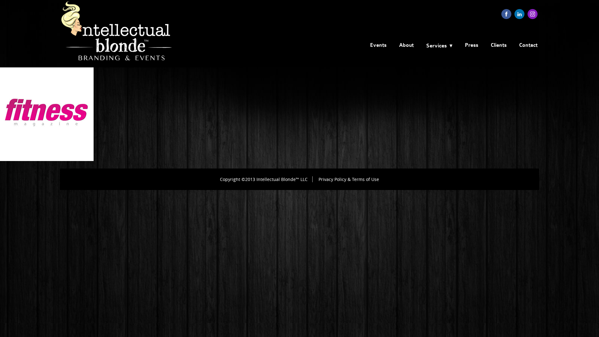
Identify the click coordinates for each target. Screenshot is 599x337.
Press (471, 45)
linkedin (519, 14)
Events (378, 45)
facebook (506, 14)
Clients (499, 45)
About (406, 45)
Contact (528, 45)
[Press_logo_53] (47, 159)
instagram (533, 14)
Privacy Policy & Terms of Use (349, 179)
